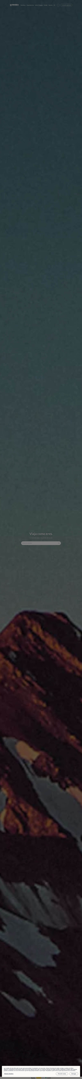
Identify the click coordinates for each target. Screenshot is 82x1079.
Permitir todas (62, 1073)
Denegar (73, 1073)
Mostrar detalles (8, 1073)
